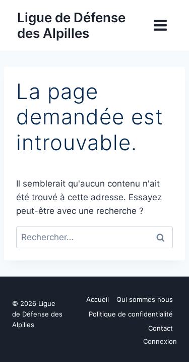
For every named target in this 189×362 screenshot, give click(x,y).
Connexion (160, 341)
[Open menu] (160, 25)
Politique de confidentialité (131, 314)
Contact (160, 328)
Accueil (97, 299)
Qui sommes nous (144, 299)
